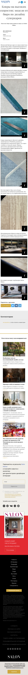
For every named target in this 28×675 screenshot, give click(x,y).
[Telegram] (19, 305)
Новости (14, 559)
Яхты (14, 576)
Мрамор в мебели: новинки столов (13, 384)
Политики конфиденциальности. (14, 667)
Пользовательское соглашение (14, 641)
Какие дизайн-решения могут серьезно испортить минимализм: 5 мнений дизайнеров (13, 408)
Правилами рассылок (10, 497)
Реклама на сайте (14, 629)
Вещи (14, 569)
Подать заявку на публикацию (14, 638)
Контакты (14, 635)
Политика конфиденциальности (14, 644)
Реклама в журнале (14, 632)
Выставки (14, 573)
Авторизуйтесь (6, 322)
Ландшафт (14, 564)
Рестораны (14, 581)
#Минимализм (11, 421)
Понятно (14, 671)
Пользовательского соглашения (13, 494)
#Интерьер (5, 421)
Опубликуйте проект (14, 590)
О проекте (14, 626)
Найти (19, 2)
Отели (14, 578)
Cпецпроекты (14, 585)
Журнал (14, 583)
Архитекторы (14, 566)
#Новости (5, 367)
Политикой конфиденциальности (13, 495)
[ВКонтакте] (16, 305)
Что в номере (10, 550)
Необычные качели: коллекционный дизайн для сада (13, 359)
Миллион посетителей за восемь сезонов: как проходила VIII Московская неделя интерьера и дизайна (13, 441)
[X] (12, 305)
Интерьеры (14, 562)
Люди (14, 571)
